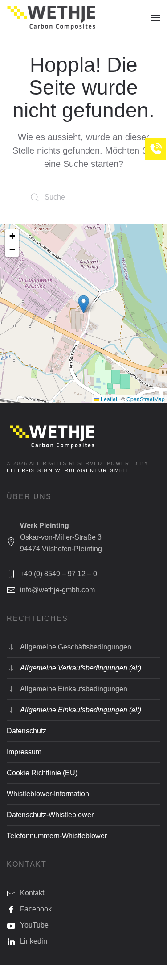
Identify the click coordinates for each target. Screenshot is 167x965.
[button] (155, 18)
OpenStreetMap (145, 399)
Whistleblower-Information (48, 794)
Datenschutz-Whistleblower (50, 815)
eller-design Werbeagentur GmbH (67, 470)
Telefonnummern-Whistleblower (57, 836)
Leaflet (108, 399)
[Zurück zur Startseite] (51, 18)
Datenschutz (26, 731)
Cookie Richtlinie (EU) (42, 773)
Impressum (24, 752)
